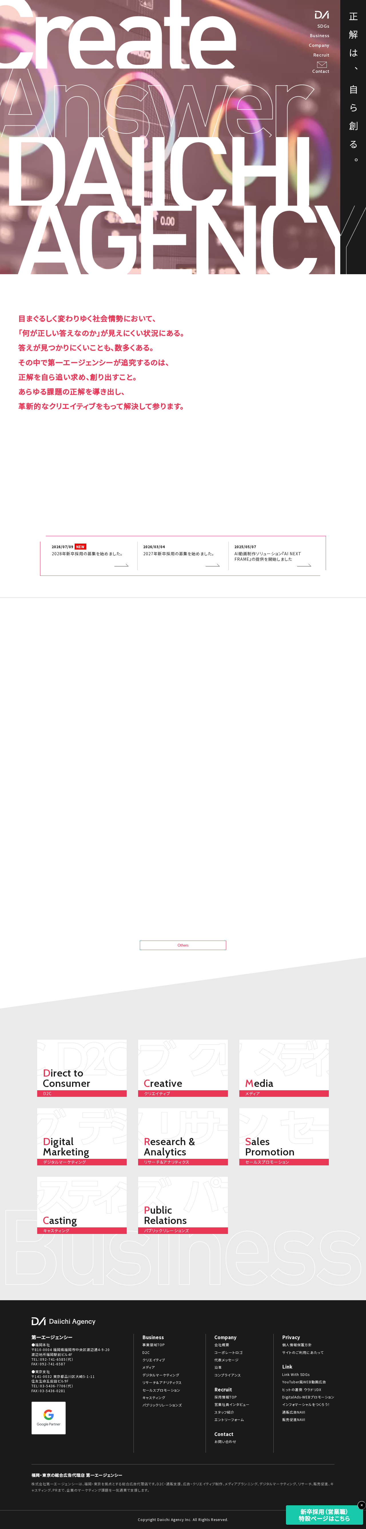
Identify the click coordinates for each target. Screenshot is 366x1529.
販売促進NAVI (293, 1419)
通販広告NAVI (293, 1412)
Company (319, 45)
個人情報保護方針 (297, 1344)
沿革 (218, 1367)
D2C (146, 1352)
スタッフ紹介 (224, 1412)
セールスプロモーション (161, 1390)
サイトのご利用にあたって (303, 1352)
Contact (320, 71)
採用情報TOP (225, 1397)
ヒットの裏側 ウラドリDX (301, 1389)
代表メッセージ (226, 1360)
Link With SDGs (296, 1374)
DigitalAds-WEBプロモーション (308, 1397)
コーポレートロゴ (228, 1352)
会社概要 (221, 1344)
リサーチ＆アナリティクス (162, 1382)
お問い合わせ (225, 1441)
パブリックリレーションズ (162, 1405)
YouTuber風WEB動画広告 (304, 1382)
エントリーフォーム (229, 1419)
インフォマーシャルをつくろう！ (306, 1404)
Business (319, 35)
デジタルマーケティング (160, 1375)
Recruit (321, 55)
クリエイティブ (153, 1360)
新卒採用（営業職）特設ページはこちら (324, 1514)
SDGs (323, 26)
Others (183, 945)
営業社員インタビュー (232, 1404)
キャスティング (153, 1397)
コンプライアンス (227, 1375)
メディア (148, 1367)
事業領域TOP (153, 1344)
